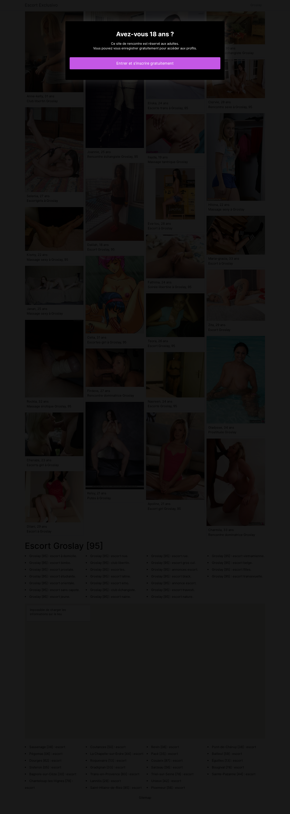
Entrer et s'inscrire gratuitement (145, 63)
